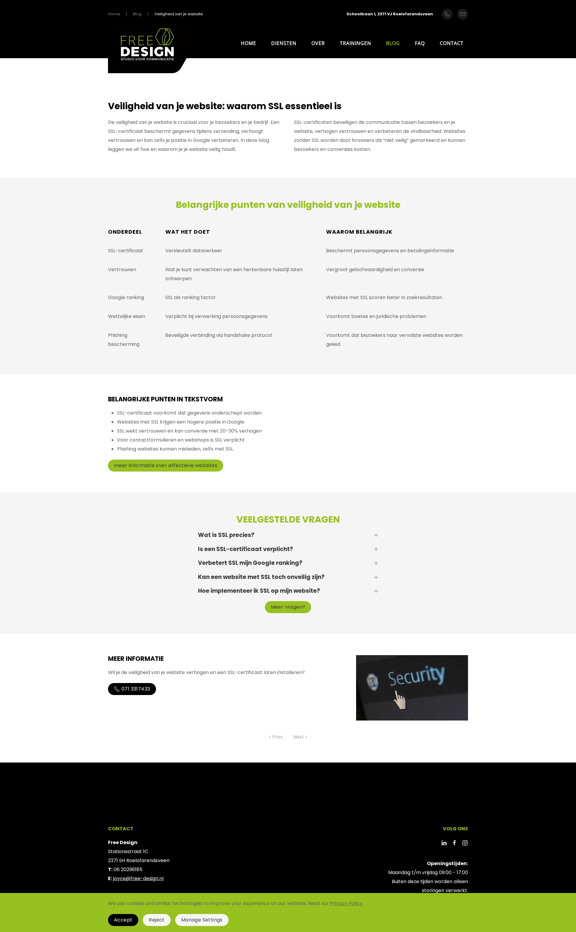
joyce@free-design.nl (138, 878)
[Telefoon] (447, 14)
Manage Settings (202, 919)
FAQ (420, 43)
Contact (452, 43)
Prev (277, 736)
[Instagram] (465, 842)
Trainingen (355, 43)
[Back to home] (153, 50)
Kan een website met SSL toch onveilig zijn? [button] (261, 577)
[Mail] (462, 14)
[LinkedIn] (444, 842)
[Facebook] (455, 842)
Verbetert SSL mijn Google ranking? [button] (250, 563)
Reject (156, 919)
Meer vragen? (288, 607)
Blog (393, 43)
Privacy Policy (346, 903)
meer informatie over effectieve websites (165, 465)
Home (248, 43)
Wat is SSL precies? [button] (226, 535)
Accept (123, 919)
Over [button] (318, 43)
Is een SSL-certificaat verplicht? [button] (245, 549)
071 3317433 (136, 688)
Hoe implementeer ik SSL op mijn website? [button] (259, 591)
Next (298, 736)
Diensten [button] (283, 43)
